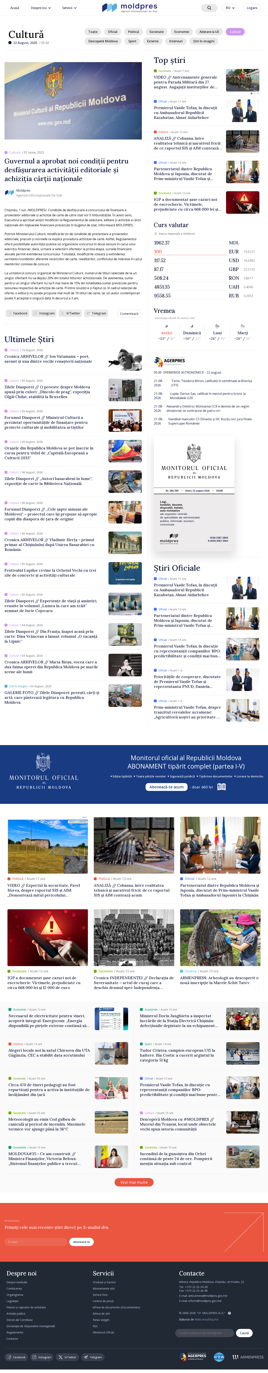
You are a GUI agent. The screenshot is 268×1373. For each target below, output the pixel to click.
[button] (252, 93)
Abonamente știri (104, 1288)
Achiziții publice (16, 1313)
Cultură (26, 34)
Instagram (47, 313)
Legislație (12, 1301)
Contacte (12, 1338)
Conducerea (14, 1288)
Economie (181, 32)
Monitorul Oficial (103, 1332)
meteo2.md (187, 318)
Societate (156, 32)
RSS (95, 1326)
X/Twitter (73, 313)
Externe (153, 41)
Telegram (99, 313)
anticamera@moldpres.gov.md (207, 1296)
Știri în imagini (203, 41)
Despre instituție (16, 1282)
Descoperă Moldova (103, 41)
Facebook (20, 313)
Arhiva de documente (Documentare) (116, 1307)
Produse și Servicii (104, 1282)
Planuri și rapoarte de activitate (26, 1307)
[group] (206, 80)
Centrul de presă (103, 1301)
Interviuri (176, 41)
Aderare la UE (209, 32)
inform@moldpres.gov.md (204, 1301)
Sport (132, 41)
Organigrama (14, 1295)
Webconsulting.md (206, 1319)
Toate (92, 32)
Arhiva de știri (101, 1313)
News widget (101, 1320)
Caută (244, 1333)
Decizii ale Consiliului (19, 1320)
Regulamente (14, 1332)
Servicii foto (100, 1295)
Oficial (112, 32)
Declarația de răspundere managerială (30, 1326)
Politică (133, 32)
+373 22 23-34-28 (196, 1287)
